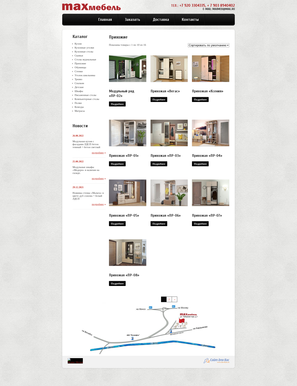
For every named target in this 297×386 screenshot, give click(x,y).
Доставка (161, 19)
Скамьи (79, 55)
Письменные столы (85, 95)
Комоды (79, 106)
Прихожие (80, 63)
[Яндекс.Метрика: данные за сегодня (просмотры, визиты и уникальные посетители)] (75, 361)
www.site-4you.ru (223, 362)
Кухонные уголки (84, 47)
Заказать (132, 19)
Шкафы (79, 91)
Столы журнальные (85, 59)
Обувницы (80, 67)
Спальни (79, 83)
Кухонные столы (84, 51)
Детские (79, 87)
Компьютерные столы (87, 98)
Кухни (78, 43)
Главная (105, 19)
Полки (78, 102)
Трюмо (78, 79)
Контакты (190, 19)
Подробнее (117, 103)
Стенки (79, 71)
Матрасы (80, 110)
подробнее (98, 152)
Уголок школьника (85, 75)
